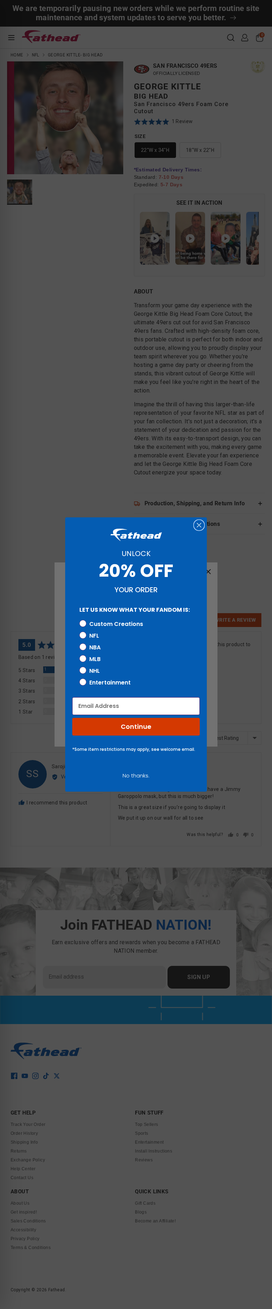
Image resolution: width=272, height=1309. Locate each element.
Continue (136, 726)
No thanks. (136, 775)
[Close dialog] (199, 525)
